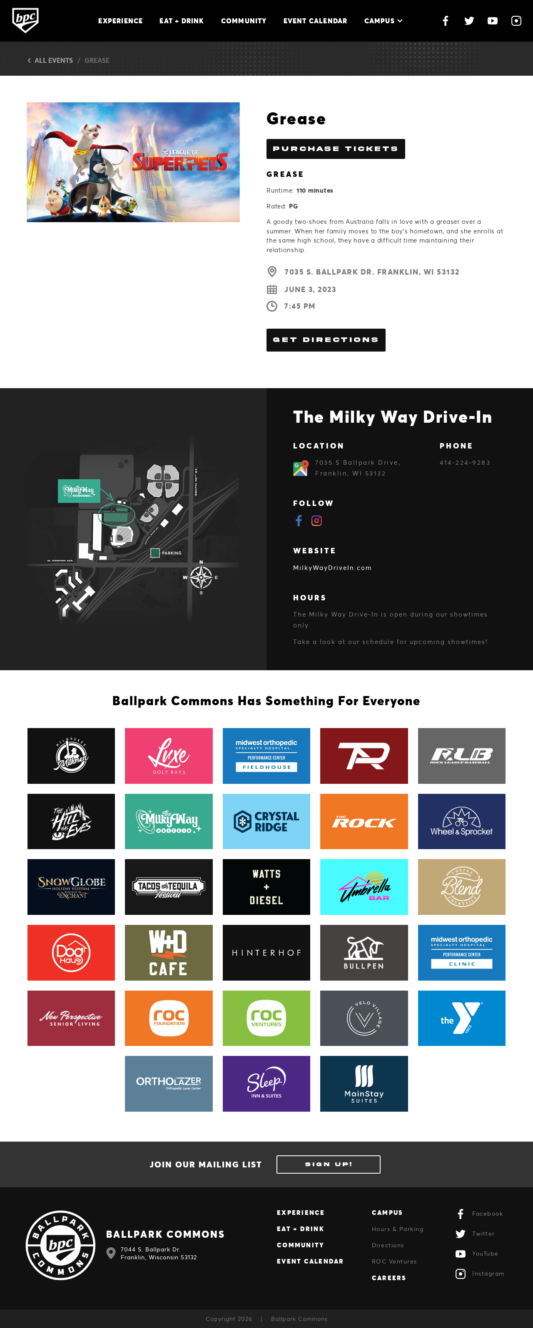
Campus (379, 20)
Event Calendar (316, 20)
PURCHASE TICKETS (336, 149)
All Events (54, 60)
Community (244, 20)
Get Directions (326, 340)
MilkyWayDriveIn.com (332, 567)
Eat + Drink (181, 20)
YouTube (485, 1253)
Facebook (487, 1213)
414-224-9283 (465, 462)
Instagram (488, 1273)
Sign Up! (329, 1164)
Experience (120, 20)
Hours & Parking (398, 1229)
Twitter (483, 1233)
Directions (388, 1245)
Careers (389, 1277)
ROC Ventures (394, 1261)
